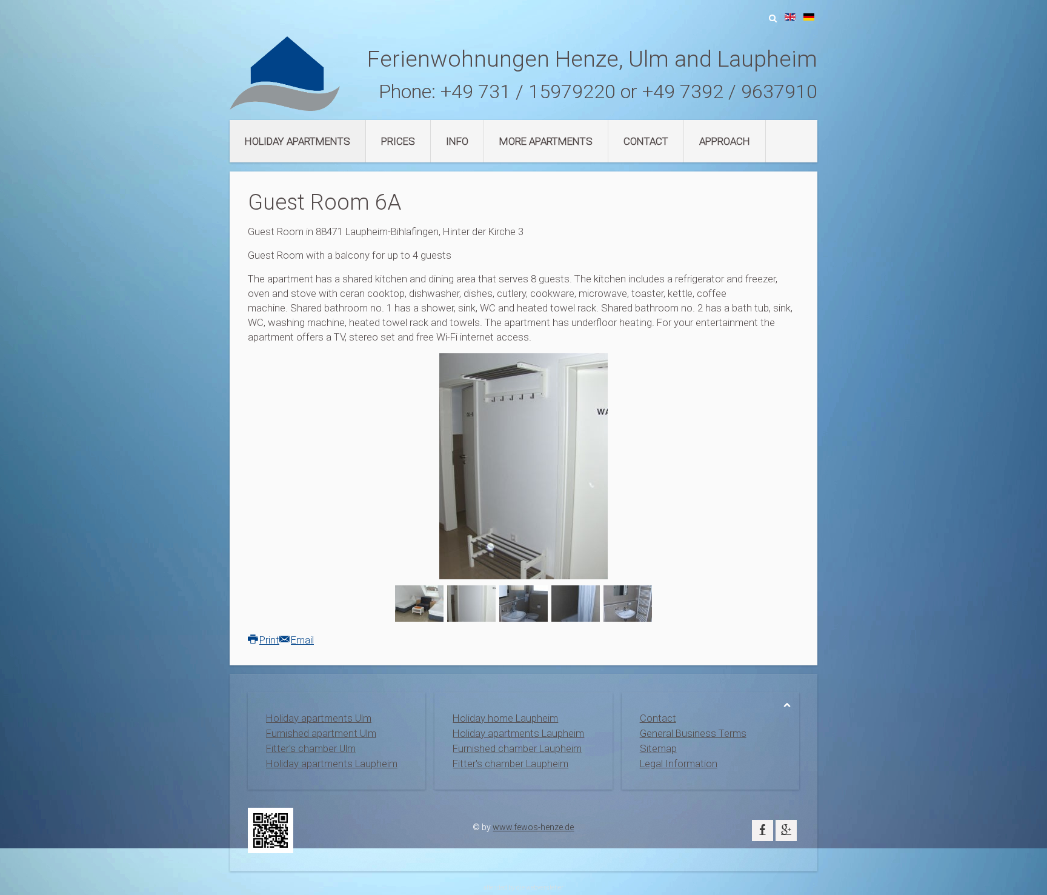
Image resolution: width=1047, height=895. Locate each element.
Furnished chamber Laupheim (517, 748)
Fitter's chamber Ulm (311, 748)
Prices (398, 141)
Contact (645, 141)
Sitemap (658, 748)
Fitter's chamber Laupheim (510, 763)
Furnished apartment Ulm (321, 733)
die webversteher (539, 887)
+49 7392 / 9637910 (729, 91)
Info (457, 141)
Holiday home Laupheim (505, 718)
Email (302, 640)
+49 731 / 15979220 (528, 91)
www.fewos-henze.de (533, 827)
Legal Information (678, 763)
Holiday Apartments (297, 141)
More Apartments (546, 141)
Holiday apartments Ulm (318, 718)
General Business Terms (693, 733)
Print (269, 640)
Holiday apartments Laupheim (331, 763)
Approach (724, 141)
